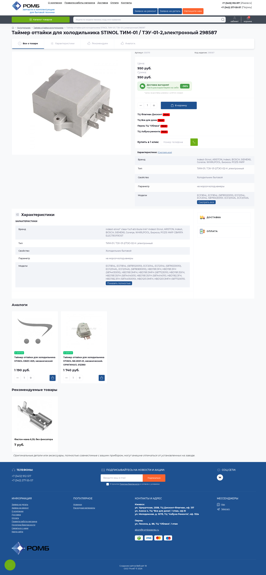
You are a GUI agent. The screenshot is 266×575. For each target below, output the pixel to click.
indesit (109, 229)
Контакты (126, 2)
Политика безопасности (129, 484)
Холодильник (23, 28)
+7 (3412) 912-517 (231, 3)
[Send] (194, 142)
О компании (55, 2)
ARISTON (169, 229)
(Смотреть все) (165, 152)
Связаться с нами (20, 528)
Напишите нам (193, 11)
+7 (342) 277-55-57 (231, 7)
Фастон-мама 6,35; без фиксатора (33, 439)
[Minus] (141, 105)
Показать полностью (119, 283)
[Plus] (154, 105)
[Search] (223, 20)
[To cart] (53, 378)
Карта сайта (17, 531)
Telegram (225, 509)
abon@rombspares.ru (147, 529)
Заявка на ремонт (145, 11)
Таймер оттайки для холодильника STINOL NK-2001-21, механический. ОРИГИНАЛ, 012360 (83, 361)
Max (223, 504)
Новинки (77, 504)
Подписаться (154, 478)
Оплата (114, 2)
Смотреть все (206, 202)
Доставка (102, 2)
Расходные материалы (84, 508)
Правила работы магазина (79, 2)
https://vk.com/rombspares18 (220, 477)
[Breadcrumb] (13, 28)
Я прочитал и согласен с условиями (135, 484)
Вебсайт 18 (141, 566)
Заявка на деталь (170, 11)
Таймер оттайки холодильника (48, 28)
